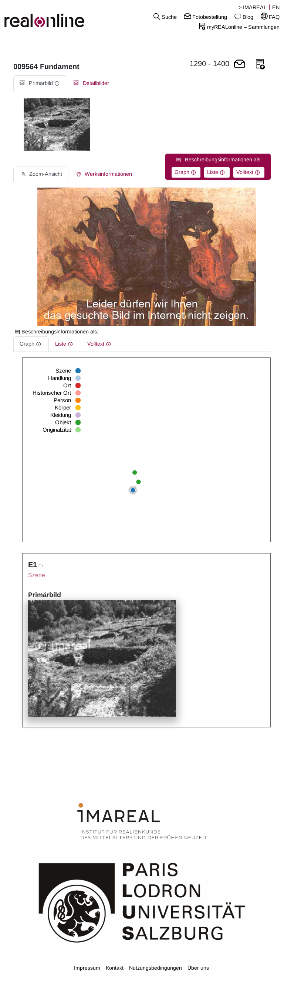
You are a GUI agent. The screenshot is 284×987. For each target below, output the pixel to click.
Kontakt (115, 968)
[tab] (40, 83)
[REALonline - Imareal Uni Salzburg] (47, 16)
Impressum (87, 968)
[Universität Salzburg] (142, 902)
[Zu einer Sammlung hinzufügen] (260, 64)
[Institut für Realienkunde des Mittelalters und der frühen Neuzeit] (142, 822)
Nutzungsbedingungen (155, 968)
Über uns (198, 968)
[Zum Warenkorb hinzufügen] (239, 64)
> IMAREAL (253, 7)
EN (276, 7)
